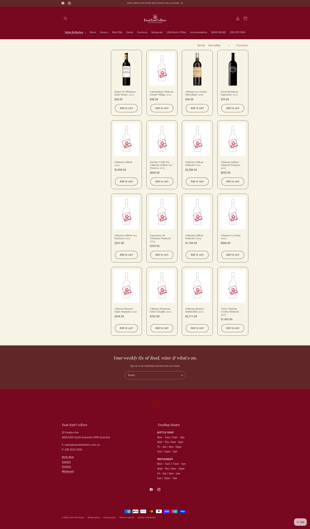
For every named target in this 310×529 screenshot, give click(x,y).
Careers (66, 461)
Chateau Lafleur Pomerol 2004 (194, 237)
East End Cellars (76, 517)
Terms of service (126, 517)
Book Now (68, 457)
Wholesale (68, 471)
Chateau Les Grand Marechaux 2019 (196, 93)
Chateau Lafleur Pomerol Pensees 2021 (230, 165)
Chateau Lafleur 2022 (123, 163)
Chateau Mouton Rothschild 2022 (194, 310)
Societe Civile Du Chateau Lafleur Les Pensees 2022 (161, 165)
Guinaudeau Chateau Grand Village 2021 (161, 93)
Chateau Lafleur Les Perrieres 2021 (125, 237)
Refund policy (94, 517)
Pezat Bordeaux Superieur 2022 (229, 93)
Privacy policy (109, 517)
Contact (66, 466)
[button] (65, 18)
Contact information (147, 517)
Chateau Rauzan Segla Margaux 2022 (125, 310)
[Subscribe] (181, 375)
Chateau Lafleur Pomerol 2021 (194, 163)
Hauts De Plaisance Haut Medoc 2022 (125, 93)
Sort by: (201, 45)
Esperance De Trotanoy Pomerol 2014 (160, 238)
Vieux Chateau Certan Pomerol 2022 (230, 311)
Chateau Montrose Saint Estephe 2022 (160, 310)
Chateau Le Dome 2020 (231, 237)
